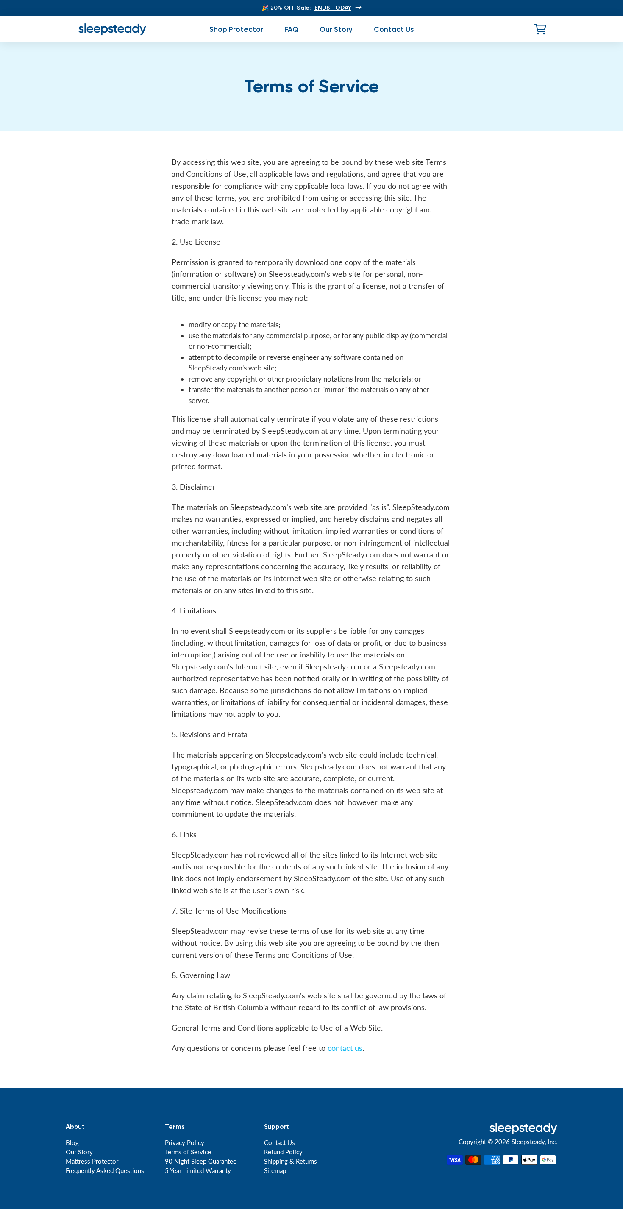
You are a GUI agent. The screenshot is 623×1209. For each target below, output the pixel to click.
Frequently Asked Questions (105, 1170)
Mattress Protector (92, 1161)
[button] (540, 29)
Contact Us (279, 1142)
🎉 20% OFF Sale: (306, 7)
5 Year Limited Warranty (198, 1170)
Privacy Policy (184, 1142)
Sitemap (275, 1170)
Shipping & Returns (290, 1161)
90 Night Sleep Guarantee (200, 1161)
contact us (345, 1048)
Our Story (79, 1152)
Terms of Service (188, 1152)
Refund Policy (283, 1152)
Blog (72, 1142)
